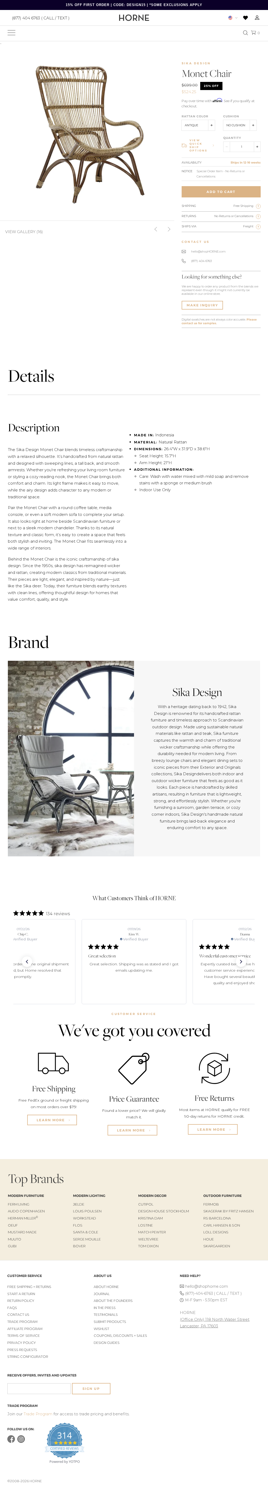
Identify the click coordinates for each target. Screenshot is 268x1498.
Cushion (231, 116)
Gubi (12, 1246)
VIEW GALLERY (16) (24, 231)
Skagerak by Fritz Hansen (228, 1211)
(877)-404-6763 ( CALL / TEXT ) (213, 1293)
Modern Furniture (26, 1196)
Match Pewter (152, 1232)
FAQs (12, 1308)
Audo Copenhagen (26, 1211)
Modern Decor (152, 1196)
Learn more (51, 1120)
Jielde (78, 1204)
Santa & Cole (85, 1232)
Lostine (145, 1225)
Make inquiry (202, 305)
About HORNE (106, 1287)
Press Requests (22, 1350)
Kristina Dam (150, 1218)
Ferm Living (18, 1204)
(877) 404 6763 (201, 261)
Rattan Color (195, 116)
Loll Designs (215, 1232)
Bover (79, 1246)
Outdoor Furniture (222, 1196)
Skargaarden (216, 1246)
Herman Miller (23, 1218)
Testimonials (106, 1315)
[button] (27, 961)
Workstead (84, 1218)
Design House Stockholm (163, 1211)
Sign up (91, 1389)
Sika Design (196, 63)
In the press (105, 1308)
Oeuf (13, 1225)
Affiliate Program (24, 1329)
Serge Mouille (87, 1239)
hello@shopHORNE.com (208, 251)
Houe (208, 1239)
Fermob (211, 1204)
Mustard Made (22, 1232)
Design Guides (107, 1343)
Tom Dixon (148, 1246)
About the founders (113, 1301)
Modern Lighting (89, 1196)
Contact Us (18, 1315)
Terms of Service (23, 1336)
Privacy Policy (21, 1343)
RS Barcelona (217, 1218)
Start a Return (21, 1294)
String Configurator (27, 1357)
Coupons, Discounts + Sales (120, 1336)
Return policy (20, 1301)
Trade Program (22, 1322)
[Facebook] (11, 1442)
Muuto (14, 1239)
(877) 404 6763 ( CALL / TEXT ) (41, 17)
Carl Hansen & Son (221, 1225)
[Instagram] (21, 1442)
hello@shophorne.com (206, 1286)
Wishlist (101, 1329)
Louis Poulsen (87, 1211)
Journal (102, 1294)
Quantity (232, 138)
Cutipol (145, 1204)
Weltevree (148, 1239)
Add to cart (221, 192)
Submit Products (110, 1322)
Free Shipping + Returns (29, 1287)
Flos (77, 1225)
